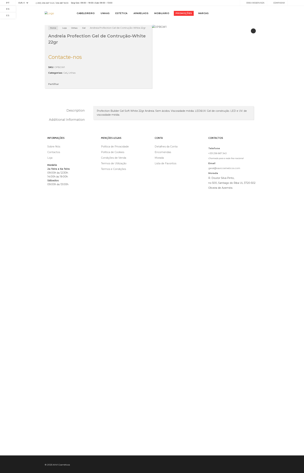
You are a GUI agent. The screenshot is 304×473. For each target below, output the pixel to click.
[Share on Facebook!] (63, 84)
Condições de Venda (113, 157)
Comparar (279, 3)
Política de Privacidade (115, 146)
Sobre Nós (53, 146)
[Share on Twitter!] (75, 84)
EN (8, 9)
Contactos (53, 152)
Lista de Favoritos (165, 163)
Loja (64, 28)
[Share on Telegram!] (81, 84)
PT (8, 3)
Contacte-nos (65, 57)
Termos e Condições (113, 169)
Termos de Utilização (113, 163)
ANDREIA (90, 119)
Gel (84, 28)
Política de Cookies (112, 152)
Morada (159, 157)
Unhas (74, 28)
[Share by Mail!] (69, 84)
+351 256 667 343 (217, 153)
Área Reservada (255, 3)
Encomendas (163, 152)
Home (53, 28)
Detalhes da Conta (166, 146)
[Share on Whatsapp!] (87, 84)
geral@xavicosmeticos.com (224, 168)
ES (8, 15)
